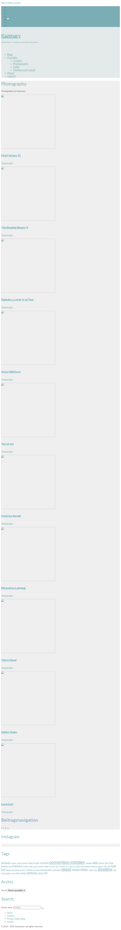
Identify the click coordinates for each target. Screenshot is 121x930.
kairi (78, 866)
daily (95, 862)
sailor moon (93, 870)
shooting (105, 869)
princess (56, 870)
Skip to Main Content (11, 2)
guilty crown (33, 866)
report (66, 869)
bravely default (22, 863)
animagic (6, 863)
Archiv (4, 890)
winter (40, 873)
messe (29, 870)
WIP (46, 873)
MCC (24, 870)
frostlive (25, 866)
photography (46, 870)
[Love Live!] (28, 855)
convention (59, 862)
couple (88, 863)
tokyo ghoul (20, 873)
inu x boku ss (70, 866)
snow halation (6, 873)
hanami (40, 866)
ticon (13, 873)
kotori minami (85, 866)
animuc (14, 863)
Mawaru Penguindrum (13, 870)
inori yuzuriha (60, 866)
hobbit (46, 866)
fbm (107, 863)
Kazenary (11, 35)
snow (114, 870)
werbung (32, 872)
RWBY (84, 869)
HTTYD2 (52, 866)
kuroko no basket (96, 866)
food (10, 866)
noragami (36, 870)
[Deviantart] (8, 19)
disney (102, 863)
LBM (105, 866)
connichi (44, 863)
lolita (109, 866)
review (76, 869)
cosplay (77, 862)
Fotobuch (17, 866)
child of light (33, 863)
